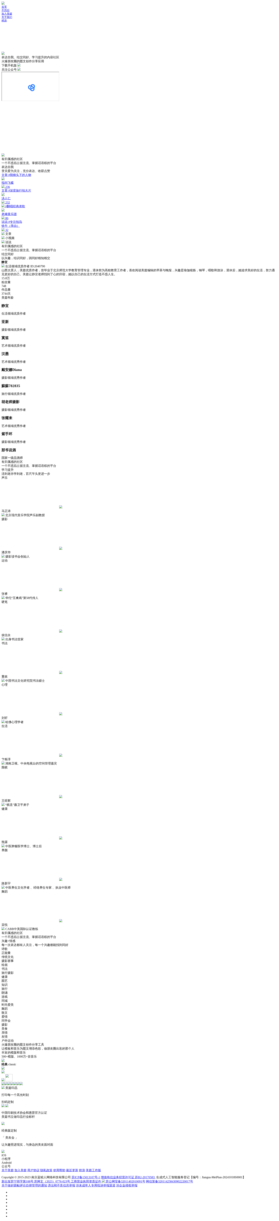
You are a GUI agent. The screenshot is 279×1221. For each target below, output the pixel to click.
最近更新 (72, 1170)
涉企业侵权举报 (126, 1185)
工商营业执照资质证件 (86, 1181)
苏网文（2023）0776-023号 (52, 1181)
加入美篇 (20, 1170)
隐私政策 (46, 1170)
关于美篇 (8, 1170)
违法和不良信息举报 (61, 1185)
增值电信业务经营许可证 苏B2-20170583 (128, 1177)
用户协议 (33, 1170)
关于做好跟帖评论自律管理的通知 (24, 1185)
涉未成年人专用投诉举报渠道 (95, 1185)
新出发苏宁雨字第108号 (18, 1181)
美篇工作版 (93, 1170)
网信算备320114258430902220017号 (169, 1181)
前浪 (82, 1170)
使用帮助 (59, 1170)
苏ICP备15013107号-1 (86, 1177)
